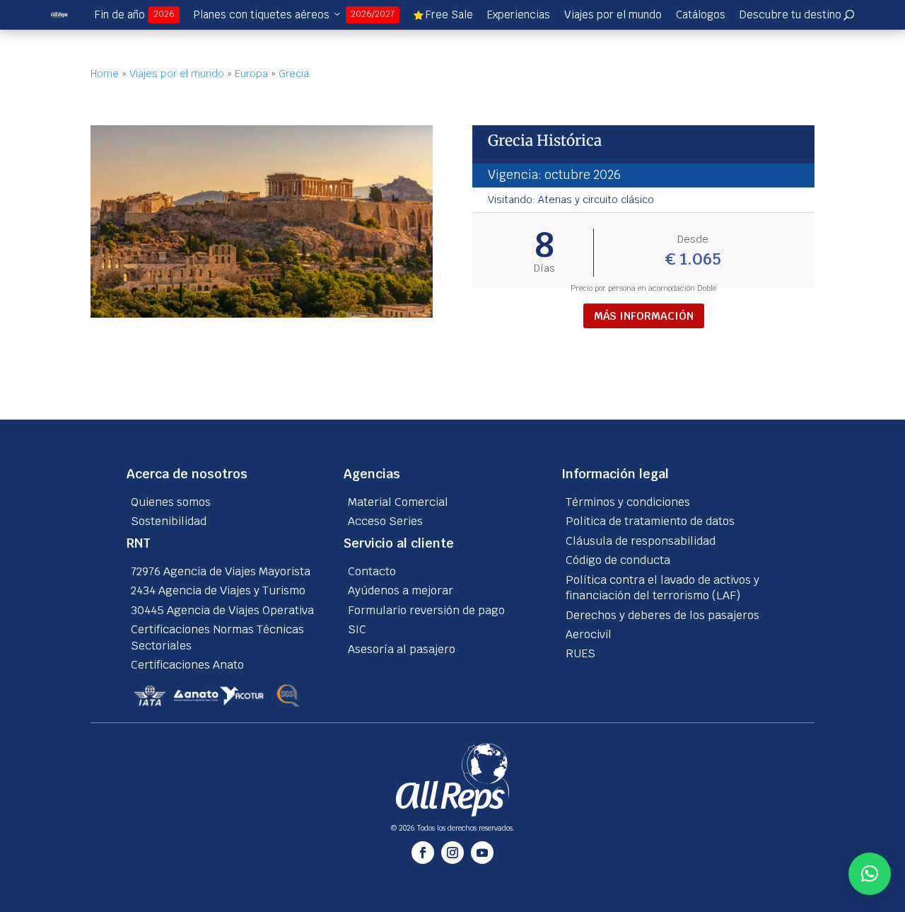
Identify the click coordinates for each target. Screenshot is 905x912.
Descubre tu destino (797, 14)
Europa (251, 73)
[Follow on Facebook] (422, 852)
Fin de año (135, 14)
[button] (869, 874)
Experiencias (518, 14)
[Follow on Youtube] (482, 852)
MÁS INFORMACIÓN (644, 316)
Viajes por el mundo (613, 14)
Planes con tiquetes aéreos (294, 14)
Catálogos (700, 14)
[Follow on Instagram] (452, 852)
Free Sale (443, 14)
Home (104, 73)
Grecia (294, 73)
